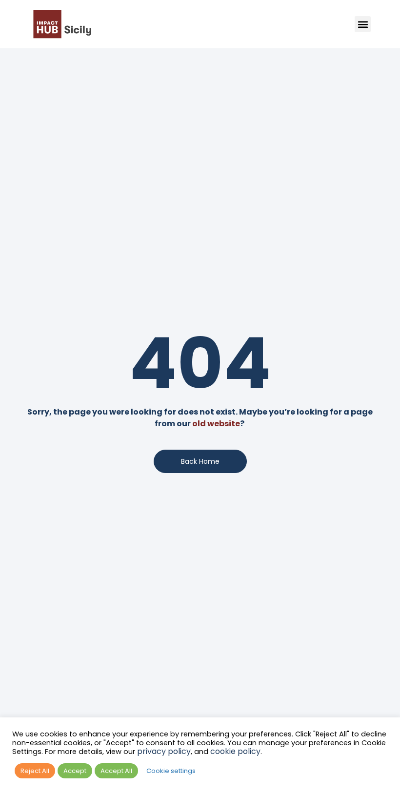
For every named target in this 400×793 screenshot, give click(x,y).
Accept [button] (74, 770)
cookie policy (235, 751)
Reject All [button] (34, 770)
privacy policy (164, 751)
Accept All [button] (116, 770)
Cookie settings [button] (171, 770)
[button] (363, 24)
